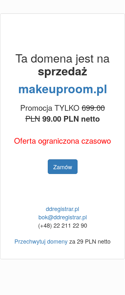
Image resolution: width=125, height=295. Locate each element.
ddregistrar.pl (62, 208)
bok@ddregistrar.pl (62, 217)
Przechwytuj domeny (41, 241)
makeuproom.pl (62, 88)
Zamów (62, 167)
